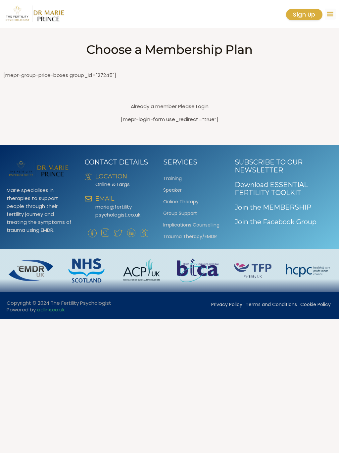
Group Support (180, 213)
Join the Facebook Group (275, 222)
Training (172, 178)
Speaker (172, 190)
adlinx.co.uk (51, 309)
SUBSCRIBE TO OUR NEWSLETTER (269, 166)
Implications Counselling (191, 225)
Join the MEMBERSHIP (273, 207)
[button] (330, 14)
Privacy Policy (226, 304)
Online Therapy (181, 201)
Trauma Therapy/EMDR (190, 236)
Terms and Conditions (271, 304)
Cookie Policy (315, 304)
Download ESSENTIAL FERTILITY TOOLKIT (271, 189)
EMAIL (104, 198)
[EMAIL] (88, 198)
